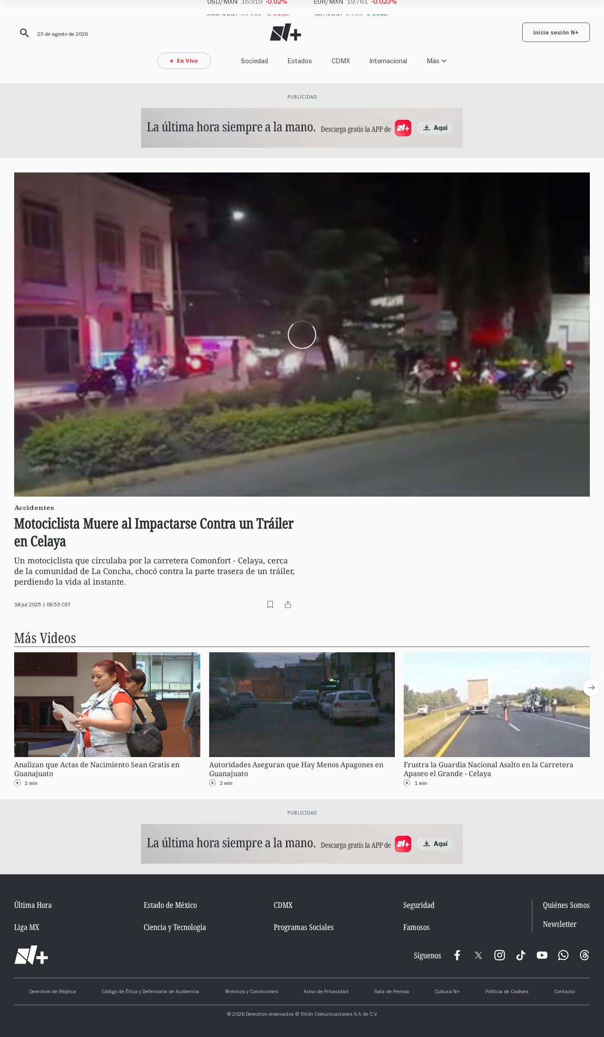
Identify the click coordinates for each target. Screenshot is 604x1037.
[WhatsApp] (563, 955)
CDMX (341, 60)
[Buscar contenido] (23, 33)
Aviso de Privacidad (326, 992)
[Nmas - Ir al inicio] (285, 32)
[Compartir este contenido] (288, 604)
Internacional (388, 60)
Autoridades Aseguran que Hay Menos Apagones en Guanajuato (296, 769)
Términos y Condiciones (251, 992)
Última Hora (33, 904)
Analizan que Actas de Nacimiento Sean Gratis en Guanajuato (97, 769)
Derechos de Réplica (52, 992)
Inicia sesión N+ (556, 34)
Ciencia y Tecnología (175, 927)
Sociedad (254, 60)
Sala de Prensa (391, 992)
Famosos (416, 927)
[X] (478, 955)
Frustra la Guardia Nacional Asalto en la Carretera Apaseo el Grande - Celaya (488, 769)
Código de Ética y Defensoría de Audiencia (150, 992)
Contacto (564, 992)
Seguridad (419, 904)
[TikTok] (521, 955)
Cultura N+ (447, 992)
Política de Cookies (506, 992)
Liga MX (26, 927)
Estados (299, 60)
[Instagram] (499, 955)
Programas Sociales (304, 927)
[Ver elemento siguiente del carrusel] (591, 687)
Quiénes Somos (566, 904)
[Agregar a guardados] (270, 604)
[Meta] (457, 955)
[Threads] (584, 955)
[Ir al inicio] (31, 955)
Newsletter (560, 924)
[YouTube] (542, 955)
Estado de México (170, 904)
